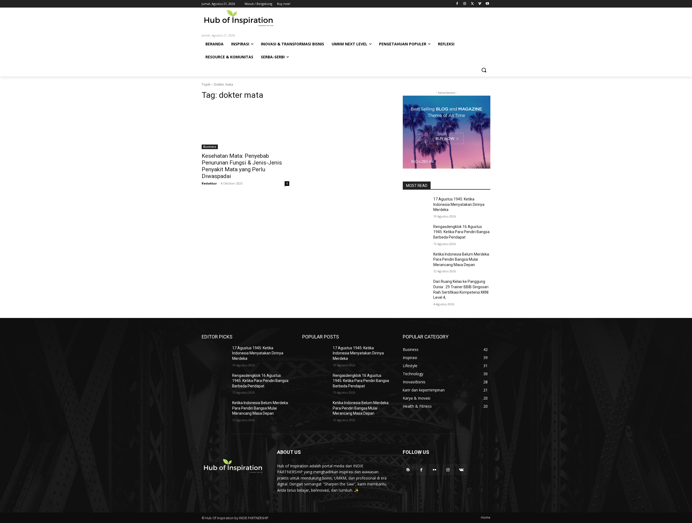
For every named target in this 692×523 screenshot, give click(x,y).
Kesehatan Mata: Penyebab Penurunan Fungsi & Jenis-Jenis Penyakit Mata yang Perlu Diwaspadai (242, 166)
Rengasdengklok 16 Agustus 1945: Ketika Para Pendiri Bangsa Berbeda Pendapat (461, 231)
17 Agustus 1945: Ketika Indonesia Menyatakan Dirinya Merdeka (458, 204)
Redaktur (209, 183)
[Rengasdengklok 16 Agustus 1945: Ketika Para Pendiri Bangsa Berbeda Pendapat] (416, 233)
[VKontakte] (461, 469)
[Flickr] (434, 469)
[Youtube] (487, 4)
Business (209, 147)
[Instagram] (465, 4)
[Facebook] (457, 4)
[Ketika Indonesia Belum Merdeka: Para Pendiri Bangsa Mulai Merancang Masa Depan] (416, 261)
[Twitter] (472, 4)
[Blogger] (408, 469)
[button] (483, 69)
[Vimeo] (480, 4)
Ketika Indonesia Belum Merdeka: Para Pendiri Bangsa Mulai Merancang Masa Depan (461, 259)
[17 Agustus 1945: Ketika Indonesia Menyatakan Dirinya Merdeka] (416, 206)
